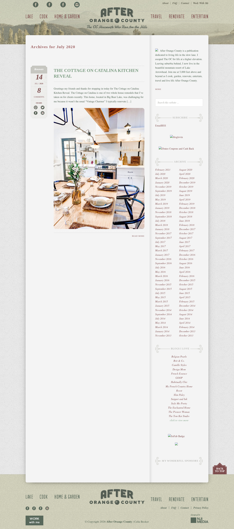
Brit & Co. (179, 360)
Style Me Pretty (179, 403)
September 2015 (163, 288)
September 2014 (163, 314)
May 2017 (160, 246)
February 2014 (186, 327)
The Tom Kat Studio (179, 416)
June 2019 (184, 195)
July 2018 (160, 220)
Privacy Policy (200, 508)
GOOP (179, 377)
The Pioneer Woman (179, 411)
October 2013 (186, 335)
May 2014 (160, 322)
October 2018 (186, 212)
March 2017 (161, 250)
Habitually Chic (179, 382)
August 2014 (185, 314)
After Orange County (117, 18)
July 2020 (160, 174)
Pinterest (49, 4)
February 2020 (186, 178)
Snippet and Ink (179, 399)
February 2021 (162, 169)
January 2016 (162, 280)
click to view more (179, 420)
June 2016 (184, 267)
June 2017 (184, 242)
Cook (44, 16)
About (165, 3)
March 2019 (161, 203)
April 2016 (184, 271)
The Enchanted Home (179, 407)
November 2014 (163, 310)
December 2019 (187, 182)
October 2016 (186, 259)
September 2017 (163, 237)
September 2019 (163, 191)
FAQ (174, 3)
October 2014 (186, 310)
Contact (185, 3)
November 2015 (163, 284)
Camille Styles (179, 365)
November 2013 (163, 335)
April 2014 (184, 322)
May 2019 (160, 199)
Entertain (200, 16)
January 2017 (162, 254)
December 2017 (187, 229)
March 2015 (161, 301)
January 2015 (162, 305)
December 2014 (187, 305)
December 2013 (187, 331)
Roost (179, 390)
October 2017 (186, 233)
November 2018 (163, 212)
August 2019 (185, 191)
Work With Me (200, 3)
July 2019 (160, 195)
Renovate (177, 16)
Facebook (35, 4)
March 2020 (161, 178)
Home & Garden (67, 16)
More (158, 89)
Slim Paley (179, 394)
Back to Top (220, 470)
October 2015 (186, 284)
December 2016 (187, 254)
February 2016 (186, 276)
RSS (163, 125)
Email (158, 125)
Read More (138, 236)
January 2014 (162, 331)
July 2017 (160, 242)
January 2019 (162, 208)
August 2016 (185, 263)
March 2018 (161, 225)
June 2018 (184, 220)
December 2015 (187, 280)
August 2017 (185, 237)
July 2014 (160, 318)
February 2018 (186, 225)
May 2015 (160, 297)
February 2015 (186, 301)
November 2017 (163, 233)
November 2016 (163, 259)
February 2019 (186, 203)
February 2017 (186, 250)
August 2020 (185, 169)
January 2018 (162, 229)
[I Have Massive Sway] (176, 444)
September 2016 (163, 263)
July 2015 (160, 293)
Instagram (77, 4)
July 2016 (160, 267)
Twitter (63, 4)
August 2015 (185, 288)
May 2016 (160, 271)
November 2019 (163, 186)
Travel (156, 16)
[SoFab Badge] (176, 436)
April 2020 (184, 174)
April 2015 (184, 297)
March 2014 (161, 327)
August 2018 (185, 216)
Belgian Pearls (179, 356)
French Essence (179, 373)
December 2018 (187, 208)
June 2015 (184, 293)
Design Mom (179, 369)
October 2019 (186, 186)
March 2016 (161, 276)
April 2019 (184, 199)
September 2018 (163, 216)
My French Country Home (179, 386)
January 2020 (162, 182)
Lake (29, 16)
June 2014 (184, 318)
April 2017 (184, 246)
